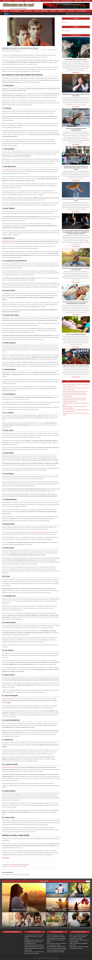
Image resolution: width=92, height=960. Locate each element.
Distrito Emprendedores (13, 931)
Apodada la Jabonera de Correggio (11, 767)
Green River (17, 476)
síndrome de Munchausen (37, 532)
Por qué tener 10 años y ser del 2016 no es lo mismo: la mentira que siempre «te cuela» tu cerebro (76, 168)
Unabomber (5, 88)
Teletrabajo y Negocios (80, 931)
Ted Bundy (4, 111)
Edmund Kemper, (6, 372)
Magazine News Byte (45, 957)
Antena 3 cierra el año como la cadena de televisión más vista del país (76, 268)
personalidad (11, 366)
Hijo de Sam (18, 599)
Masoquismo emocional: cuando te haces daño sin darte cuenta (76, 94)
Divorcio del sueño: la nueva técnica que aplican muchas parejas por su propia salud (76, 302)
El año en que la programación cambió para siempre (74, 398)
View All (88, 881)
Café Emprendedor (58, 931)
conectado (14, 874)
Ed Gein (4, 588)
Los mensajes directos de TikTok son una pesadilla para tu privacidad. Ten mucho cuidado (34, 936)
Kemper (13, 379)
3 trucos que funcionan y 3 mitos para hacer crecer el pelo (76, 199)
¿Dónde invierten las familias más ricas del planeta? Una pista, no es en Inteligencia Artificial (56, 940)
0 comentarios (17, 51)
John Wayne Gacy (6, 169)
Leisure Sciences (13, 145)
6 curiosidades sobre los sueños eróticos (76, 59)
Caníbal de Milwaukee (17, 152)
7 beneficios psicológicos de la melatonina (19, 864)
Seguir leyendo (75, 72)
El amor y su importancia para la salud (76, 334)
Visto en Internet (35, 49)
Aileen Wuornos (6, 241)
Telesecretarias (35, 931)
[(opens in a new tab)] (76, 83)
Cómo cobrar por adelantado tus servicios (79, 935)
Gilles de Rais (13, 555)
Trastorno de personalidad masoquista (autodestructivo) (76, 129)
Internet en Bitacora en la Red (76, 381)
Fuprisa (49, 49)
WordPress (56, 957)
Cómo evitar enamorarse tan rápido (18, 866)
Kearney (4, 637)
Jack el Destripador (7, 698)
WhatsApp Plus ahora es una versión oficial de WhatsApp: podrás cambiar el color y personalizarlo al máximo (34, 941)
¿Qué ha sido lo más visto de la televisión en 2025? (75, 366)
